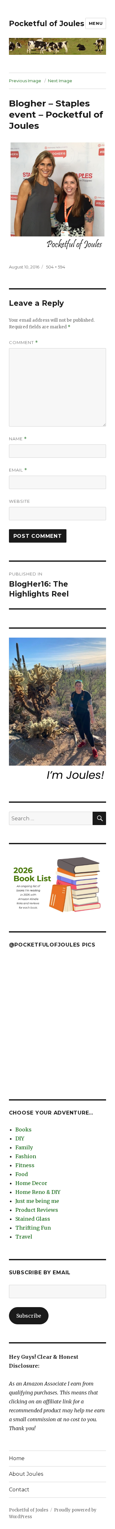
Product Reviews (36, 1210)
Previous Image (25, 80)
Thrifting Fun (33, 1228)
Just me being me (37, 1201)
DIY (19, 1138)
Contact (19, 1490)
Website (19, 501)
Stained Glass (32, 1219)
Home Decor (31, 1183)
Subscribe (28, 1316)
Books (23, 1129)
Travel (23, 1236)
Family (24, 1147)
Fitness (24, 1165)
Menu (96, 23)
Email (18, 470)
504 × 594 (55, 266)
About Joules (26, 1474)
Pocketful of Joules (46, 23)
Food (21, 1174)
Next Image (60, 80)
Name (18, 439)
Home (17, 1458)
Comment (23, 342)
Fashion (25, 1156)
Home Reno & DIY (37, 1192)
